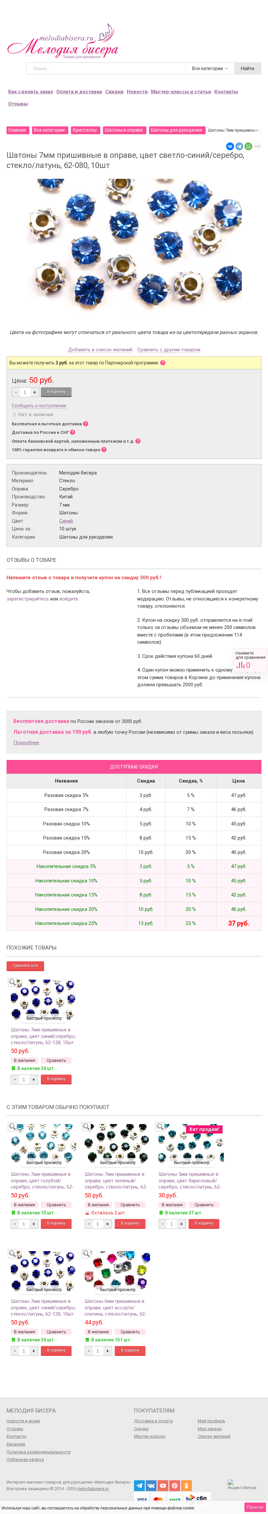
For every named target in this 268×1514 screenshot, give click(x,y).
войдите (68, 599)
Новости (137, 92)
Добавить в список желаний (100, 350)
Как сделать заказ (30, 92)
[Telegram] (239, 146)
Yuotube (163, 1485)
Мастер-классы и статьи (181, 92)
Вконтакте (151, 1485)
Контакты (226, 92)
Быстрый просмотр (43, 1018)
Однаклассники (186, 1485)
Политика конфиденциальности (39, 1451)
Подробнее (26, 743)
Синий (66, 521)
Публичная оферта (25, 1459)
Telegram (139, 1485)
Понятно (255, 1507)
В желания (24, 1060)
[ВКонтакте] (230, 146)
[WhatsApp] (248, 146)
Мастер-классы (149, 1436)
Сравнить (250, 660)
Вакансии (16, 1444)
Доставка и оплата (153, 1420)
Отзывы (18, 104)
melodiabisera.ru (93, 1488)
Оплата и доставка (79, 92)
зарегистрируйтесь (28, 599)
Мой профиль (211, 1420)
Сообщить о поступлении (39, 405)
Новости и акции (23, 1420)
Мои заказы (210, 1428)
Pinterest (174, 1485)
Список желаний (214, 1436)
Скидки (114, 92)
